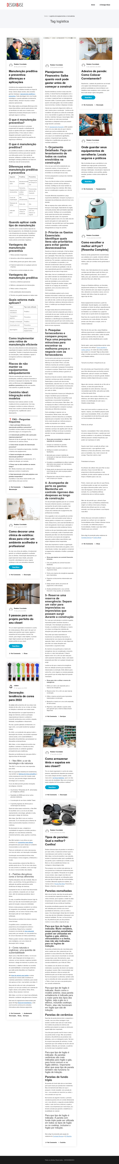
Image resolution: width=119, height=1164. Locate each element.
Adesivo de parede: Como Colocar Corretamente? (94, 74)
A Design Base (105, 5)
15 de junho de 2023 (20, 611)
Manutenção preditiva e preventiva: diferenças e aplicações (23, 76)
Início (93, 5)
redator (16, 685)
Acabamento (28, 1013)
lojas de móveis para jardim (20, 975)
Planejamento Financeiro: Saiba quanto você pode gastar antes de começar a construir (58, 79)
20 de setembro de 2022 (57, 832)
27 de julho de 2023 (56, 754)
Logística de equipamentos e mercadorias (62, 16)
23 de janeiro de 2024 (56, 67)
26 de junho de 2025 (20, 67)
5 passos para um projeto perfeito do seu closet (21, 618)
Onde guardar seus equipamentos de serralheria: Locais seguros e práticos (94, 152)
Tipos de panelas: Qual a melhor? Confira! (57, 840)
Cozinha (62, 1142)
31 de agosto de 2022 (20, 688)
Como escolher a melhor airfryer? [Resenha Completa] (94, 246)
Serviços (26, 1016)
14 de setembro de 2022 (93, 238)
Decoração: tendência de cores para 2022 (21, 696)
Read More (15, 567)
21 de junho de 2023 (92, 142)
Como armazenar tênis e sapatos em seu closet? (57, 762)
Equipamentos (28, 487)
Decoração (27, 575)
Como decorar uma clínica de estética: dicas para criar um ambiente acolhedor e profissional (23, 538)
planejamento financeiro (57, 127)
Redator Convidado (20, 64)
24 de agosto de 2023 (20, 527)
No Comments (15, 487)
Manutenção (13, 489)
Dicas (25, 653)
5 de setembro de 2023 (93, 67)
